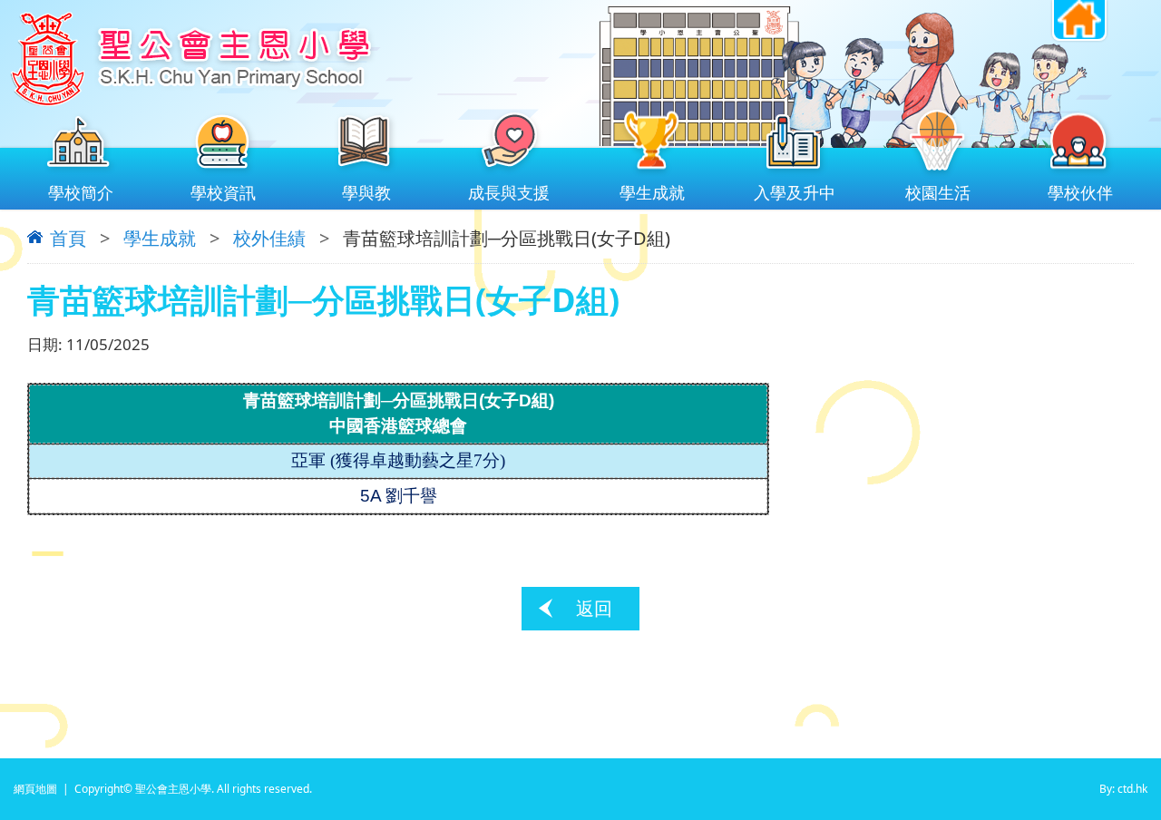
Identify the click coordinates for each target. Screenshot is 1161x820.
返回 (594, 608)
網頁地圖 (35, 788)
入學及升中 (794, 192)
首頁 (68, 238)
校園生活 (938, 192)
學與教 (366, 192)
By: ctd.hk (1123, 788)
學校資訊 (223, 192)
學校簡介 (80, 192)
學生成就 (652, 192)
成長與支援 (509, 192)
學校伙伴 (1080, 192)
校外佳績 (269, 238)
